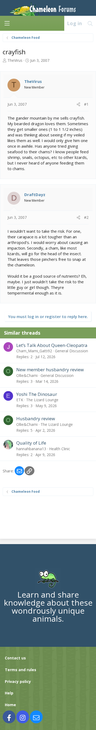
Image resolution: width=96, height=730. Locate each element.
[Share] (78, 104)
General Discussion (71, 350)
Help (9, 692)
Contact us (15, 657)
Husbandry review (35, 418)
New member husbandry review (50, 369)
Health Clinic (59, 448)
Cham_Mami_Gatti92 (34, 350)
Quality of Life (31, 443)
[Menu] (7, 23)
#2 (86, 217)
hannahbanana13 (31, 448)
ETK (19, 399)
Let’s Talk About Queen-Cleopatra (51, 345)
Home (10, 704)
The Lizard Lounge (42, 399)
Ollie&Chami (27, 375)
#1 (86, 104)
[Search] (90, 23)
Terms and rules (20, 669)
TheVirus (14, 60)
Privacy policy (18, 681)
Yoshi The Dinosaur (36, 394)
